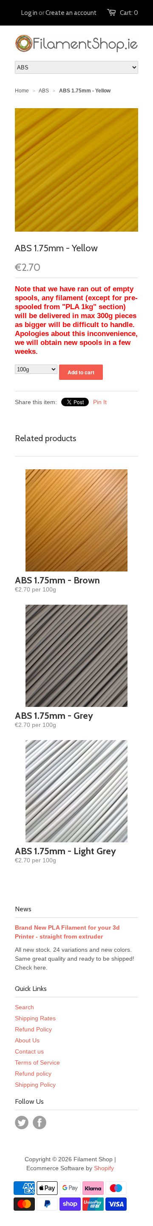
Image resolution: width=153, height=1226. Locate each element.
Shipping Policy (35, 1084)
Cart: (129, 13)
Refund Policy (33, 1029)
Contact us (29, 1051)
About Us (27, 1040)
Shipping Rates (35, 1018)
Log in (29, 13)
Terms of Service (37, 1062)
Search (24, 1007)
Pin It (100, 402)
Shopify (104, 1168)
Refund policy (33, 1073)
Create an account (70, 13)
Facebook (39, 1122)
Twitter (21, 1122)
